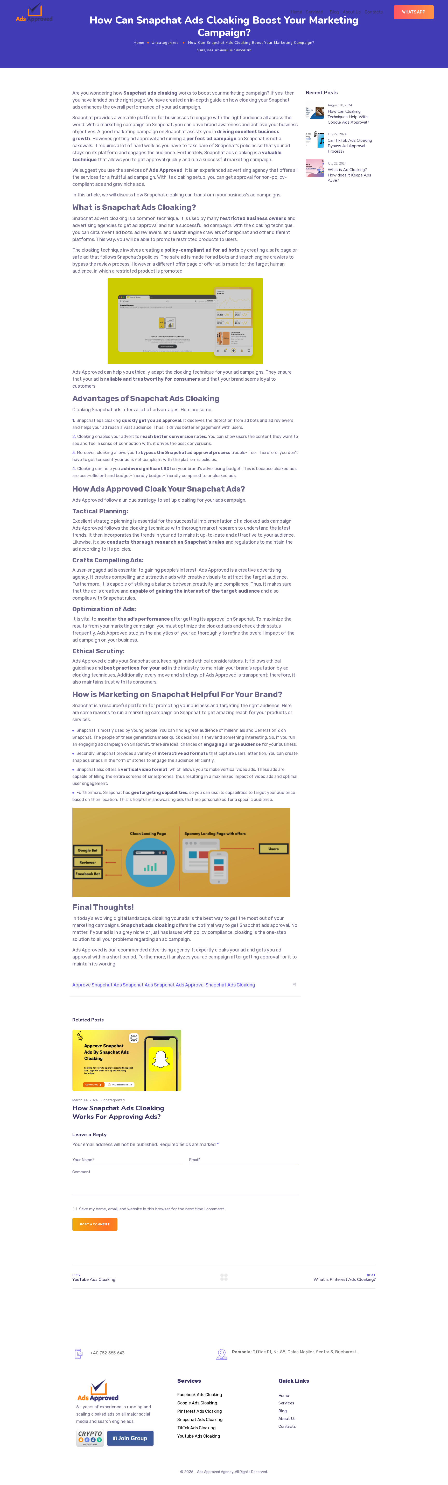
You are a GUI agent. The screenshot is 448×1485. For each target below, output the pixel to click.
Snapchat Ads (138, 985)
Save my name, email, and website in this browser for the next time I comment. (152, 1209)
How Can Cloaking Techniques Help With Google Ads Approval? (348, 117)
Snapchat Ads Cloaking (230, 985)
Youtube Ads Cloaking (198, 1436)
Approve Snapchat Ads (97, 985)
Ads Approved (87, 950)
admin (223, 50)
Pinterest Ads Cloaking (199, 1411)
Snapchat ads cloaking (228, 152)
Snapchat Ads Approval (179, 985)
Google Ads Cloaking (197, 1403)
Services (314, 12)
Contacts (374, 12)
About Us (352, 12)
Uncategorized (165, 42)
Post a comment (95, 1224)
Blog (334, 12)
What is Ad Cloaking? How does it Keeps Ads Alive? (349, 175)
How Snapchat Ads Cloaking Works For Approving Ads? (118, 1112)
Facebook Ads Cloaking (199, 1394)
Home (296, 12)
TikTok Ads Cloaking (196, 1427)
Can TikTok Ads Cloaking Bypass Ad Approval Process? (350, 146)
